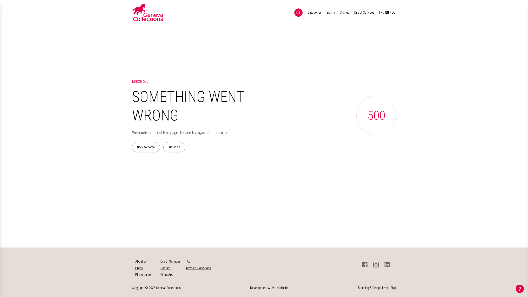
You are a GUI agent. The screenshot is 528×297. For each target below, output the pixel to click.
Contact (165, 268)
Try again (174, 147)
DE (393, 12)
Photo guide (143, 275)
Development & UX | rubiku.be (269, 288)
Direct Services (364, 12)
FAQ (188, 261)
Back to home (146, 147)
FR (380, 12)
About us (141, 261)
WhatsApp (166, 275)
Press (139, 268)
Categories (315, 12)
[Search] (298, 12)
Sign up (344, 12)
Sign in (330, 12)
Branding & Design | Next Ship (377, 288)
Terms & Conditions (198, 268)
